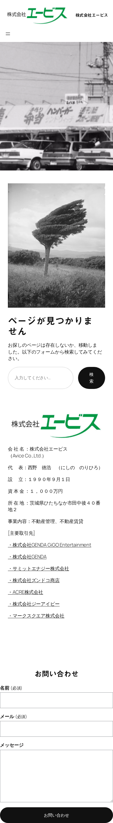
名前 (11, 688)
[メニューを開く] (8, 34)
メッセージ (12, 745)
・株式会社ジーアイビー (34, 603)
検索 (91, 377)
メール (13, 716)
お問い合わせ (56, 815)
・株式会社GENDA (27, 556)
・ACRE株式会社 (25, 592)
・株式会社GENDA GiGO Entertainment (49, 544)
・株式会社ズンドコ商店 (34, 580)
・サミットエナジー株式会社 (38, 568)
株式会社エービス (91, 15)
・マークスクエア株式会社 (36, 615)
